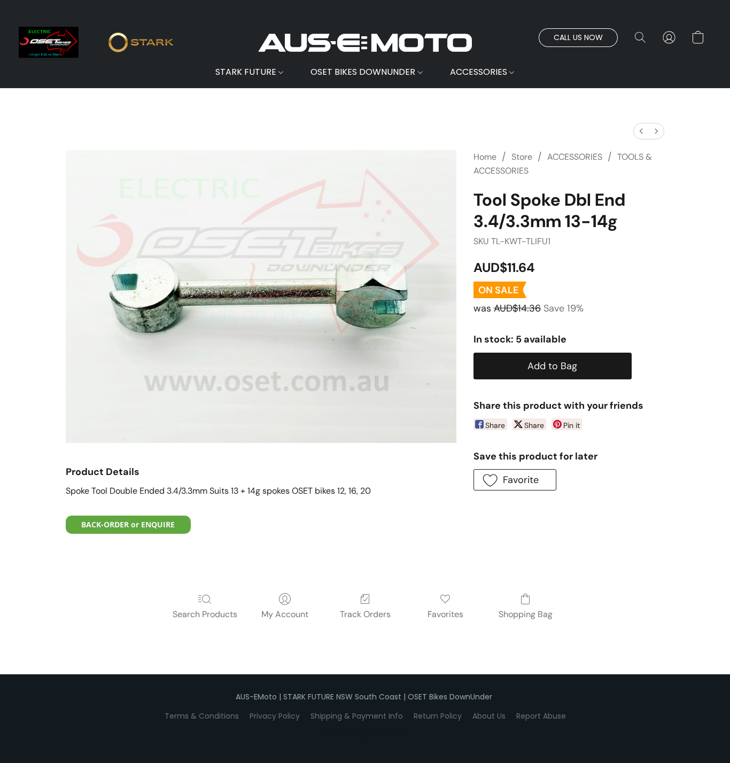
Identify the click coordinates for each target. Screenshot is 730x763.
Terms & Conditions (202, 716)
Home (484, 156)
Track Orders (365, 614)
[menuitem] (641, 131)
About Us (489, 716)
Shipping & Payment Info (356, 716)
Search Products (205, 614)
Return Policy (438, 716)
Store (521, 156)
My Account (284, 614)
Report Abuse (541, 716)
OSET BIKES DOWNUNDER (363, 72)
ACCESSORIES (479, 72)
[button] (365, 43)
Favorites (445, 614)
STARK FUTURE (246, 72)
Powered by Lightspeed (365, 734)
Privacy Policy (275, 716)
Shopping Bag (526, 614)
